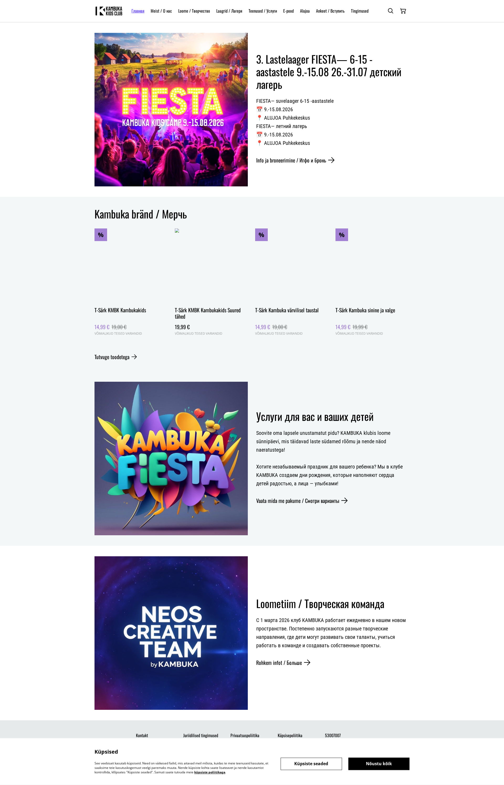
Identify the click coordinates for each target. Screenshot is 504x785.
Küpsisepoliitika (290, 735)
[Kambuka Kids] (108, 11)
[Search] (390, 11)
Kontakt (142, 735)
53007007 (333, 735)
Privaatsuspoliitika (244, 735)
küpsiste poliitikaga (209, 772)
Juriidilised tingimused (200, 735)
